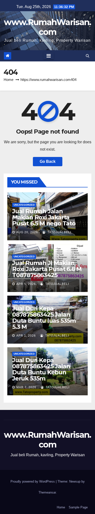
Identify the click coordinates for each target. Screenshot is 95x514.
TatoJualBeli (59, 232)
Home (8, 80)
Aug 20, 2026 (27, 232)
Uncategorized (24, 205)
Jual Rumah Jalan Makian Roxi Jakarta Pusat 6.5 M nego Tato (44, 217)
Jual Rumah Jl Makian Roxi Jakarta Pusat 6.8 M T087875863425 (47, 269)
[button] (87, 56)
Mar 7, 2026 (26, 387)
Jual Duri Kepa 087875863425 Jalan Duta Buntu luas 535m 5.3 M (44, 317)
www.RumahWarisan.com (47, 27)
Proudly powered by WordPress (33, 481)
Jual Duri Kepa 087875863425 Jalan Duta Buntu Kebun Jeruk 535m (41, 369)
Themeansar (47, 492)
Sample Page (78, 507)
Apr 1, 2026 (26, 335)
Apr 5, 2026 (26, 284)
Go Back (48, 161)
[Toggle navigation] (48, 55)
